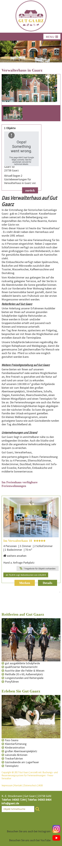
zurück (30, 190)
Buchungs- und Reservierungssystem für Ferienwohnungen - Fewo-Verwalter (30, 775)
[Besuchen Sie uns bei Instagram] (56, 829)
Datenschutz (30, 785)
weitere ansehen (16, 556)
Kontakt (18, 785)
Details (47, 583)
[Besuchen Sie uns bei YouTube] (56, 838)
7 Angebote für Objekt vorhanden (39, 568)
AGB (40, 785)
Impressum (7, 785)
